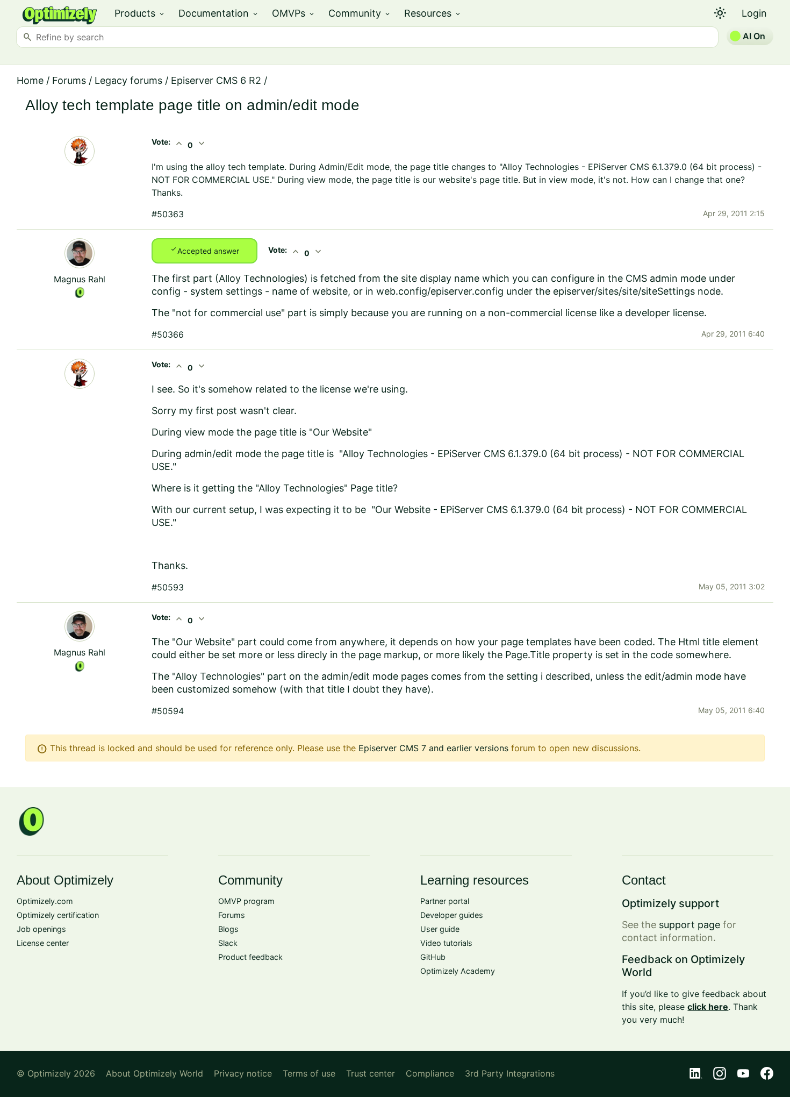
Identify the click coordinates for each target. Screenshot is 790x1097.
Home (30, 80)
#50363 (168, 214)
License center (43, 943)
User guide (439, 929)
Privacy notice (243, 1073)
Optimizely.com (45, 901)
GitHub (433, 956)
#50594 (168, 711)
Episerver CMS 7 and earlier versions (433, 748)
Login (754, 13)
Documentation (218, 13)
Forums (69, 80)
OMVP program (246, 901)
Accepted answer (204, 250)
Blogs (228, 929)
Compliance (430, 1073)
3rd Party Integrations (510, 1073)
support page (689, 924)
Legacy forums (128, 80)
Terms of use (309, 1073)
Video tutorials (446, 943)
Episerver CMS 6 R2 (216, 80)
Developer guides (451, 915)
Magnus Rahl (79, 279)
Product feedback (250, 956)
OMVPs (293, 13)
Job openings (41, 929)
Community (359, 13)
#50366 (168, 334)
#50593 (168, 587)
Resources (433, 13)
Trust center (370, 1073)
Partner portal (444, 901)
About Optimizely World (154, 1073)
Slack (228, 943)
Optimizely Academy (457, 970)
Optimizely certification (58, 915)
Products (140, 13)
